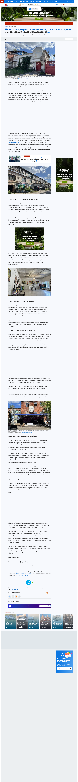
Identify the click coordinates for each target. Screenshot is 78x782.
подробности (23, 568)
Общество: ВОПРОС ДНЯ (15, 601)
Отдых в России (41, 23)
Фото (8, 1)
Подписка (69, 4)
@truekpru (15, 589)
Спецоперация (18, 1)
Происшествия (58, 23)
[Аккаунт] (76, 1)
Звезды (49, 1)
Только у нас (17, 23)
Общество (32, 1)
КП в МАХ (35, 23)
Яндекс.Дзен (19, 575)
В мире (44, 1)
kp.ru (49, 592)
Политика (25, 1)
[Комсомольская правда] (11, 4)
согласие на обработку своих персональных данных (63, 671)
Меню (2, 1)
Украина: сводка (29, 23)
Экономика (38, 1)
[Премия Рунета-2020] (22, 4)
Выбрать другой (34, 8)
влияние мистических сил (15, 142)
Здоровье (54, 1)
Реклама (63, 4)
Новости (12, 23)
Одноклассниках (20, 574)
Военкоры (23, 23)
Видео (11, 1)
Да (29, 8)
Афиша (63, 23)
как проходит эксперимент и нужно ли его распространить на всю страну (34, 159)
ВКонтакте (29, 574)
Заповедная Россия (50, 23)
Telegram (26, 575)
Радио (57, 4)
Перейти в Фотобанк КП (23, 78)
